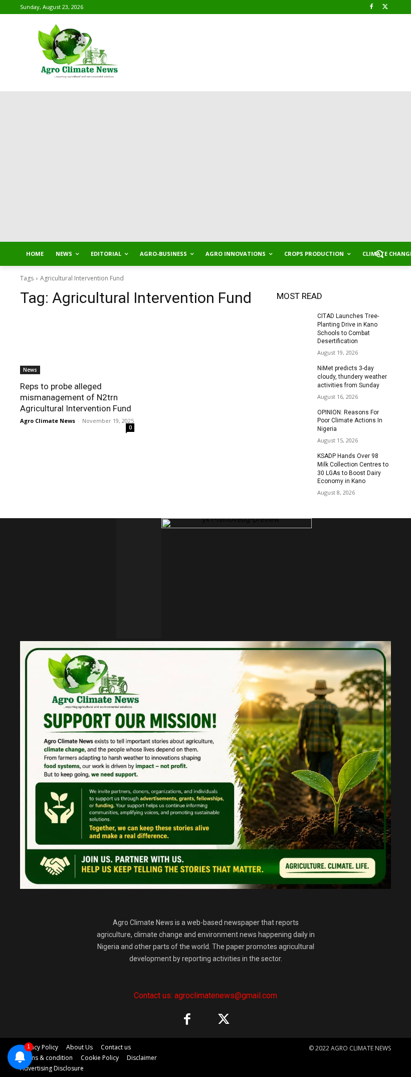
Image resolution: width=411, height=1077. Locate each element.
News (30, 369)
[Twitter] (385, 7)
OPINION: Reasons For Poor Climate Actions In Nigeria (349, 421)
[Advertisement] (205, 166)
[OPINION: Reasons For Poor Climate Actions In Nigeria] (294, 420)
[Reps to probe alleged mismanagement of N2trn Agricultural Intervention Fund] (77, 345)
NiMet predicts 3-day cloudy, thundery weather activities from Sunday (352, 377)
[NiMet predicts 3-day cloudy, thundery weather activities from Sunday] (294, 376)
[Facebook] (371, 7)
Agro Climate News (47, 420)
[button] (379, 254)
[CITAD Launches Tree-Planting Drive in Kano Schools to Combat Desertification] (294, 324)
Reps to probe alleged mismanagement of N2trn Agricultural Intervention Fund (76, 397)
